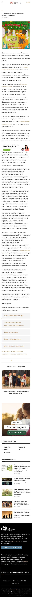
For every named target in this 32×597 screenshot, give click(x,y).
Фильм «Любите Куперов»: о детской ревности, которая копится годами (22, 480)
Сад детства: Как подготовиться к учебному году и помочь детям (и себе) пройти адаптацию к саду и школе (22, 468)
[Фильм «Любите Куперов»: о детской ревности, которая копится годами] (7, 481)
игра (3, 351)
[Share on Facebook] (13, 360)
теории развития (15, 541)
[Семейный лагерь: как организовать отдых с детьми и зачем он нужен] (16, 379)
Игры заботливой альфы (13, 316)
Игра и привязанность (12, 339)
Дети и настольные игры (14, 346)
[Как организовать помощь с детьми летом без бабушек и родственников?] (7, 515)
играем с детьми (10, 351)
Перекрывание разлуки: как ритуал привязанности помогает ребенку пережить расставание (22, 492)
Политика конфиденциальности (15, 572)
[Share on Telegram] (17, 360)
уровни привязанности (19, 354)
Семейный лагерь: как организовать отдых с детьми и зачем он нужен (21, 503)
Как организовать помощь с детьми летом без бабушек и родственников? (22, 513)
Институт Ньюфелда (19, 580)
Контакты (15, 583)
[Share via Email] (19, 360)
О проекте (6, 580)
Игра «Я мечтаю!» (11, 332)
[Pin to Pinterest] (16, 360)
